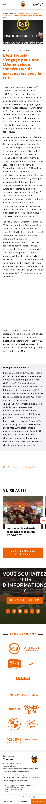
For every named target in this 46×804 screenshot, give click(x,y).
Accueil (5, 13)
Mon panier (41, 4)
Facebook (26, 467)
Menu (5, 4)
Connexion (37, 4)
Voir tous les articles (23, 552)
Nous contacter (34, 4)
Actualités (14, 13)
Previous (4, 520)
